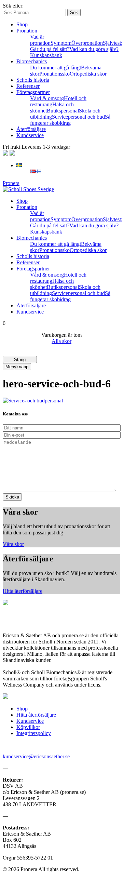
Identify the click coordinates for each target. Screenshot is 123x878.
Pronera (11, 183)
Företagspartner (33, 92)
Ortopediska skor (88, 74)
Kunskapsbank (46, 55)
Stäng (20, 359)
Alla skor (61, 341)
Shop (22, 24)
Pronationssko (54, 74)
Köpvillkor (28, 727)
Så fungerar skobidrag (70, 120)
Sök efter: (13, 6)
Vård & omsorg (47, 98)
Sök (74, 12)
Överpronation (87, 43)
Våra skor (13, 544)
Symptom (61, 43)
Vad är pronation (40, 40)
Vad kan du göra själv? (94, 49)
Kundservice (30, 135)
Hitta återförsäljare (22, 591)
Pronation (26, 31)
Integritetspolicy (33, 733)
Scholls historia (32, 80)
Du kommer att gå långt (55, 67)
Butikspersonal (63, 111)
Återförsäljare (31, 129)
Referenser (28, 86)
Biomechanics (31, 61)
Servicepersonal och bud (78, 117)
